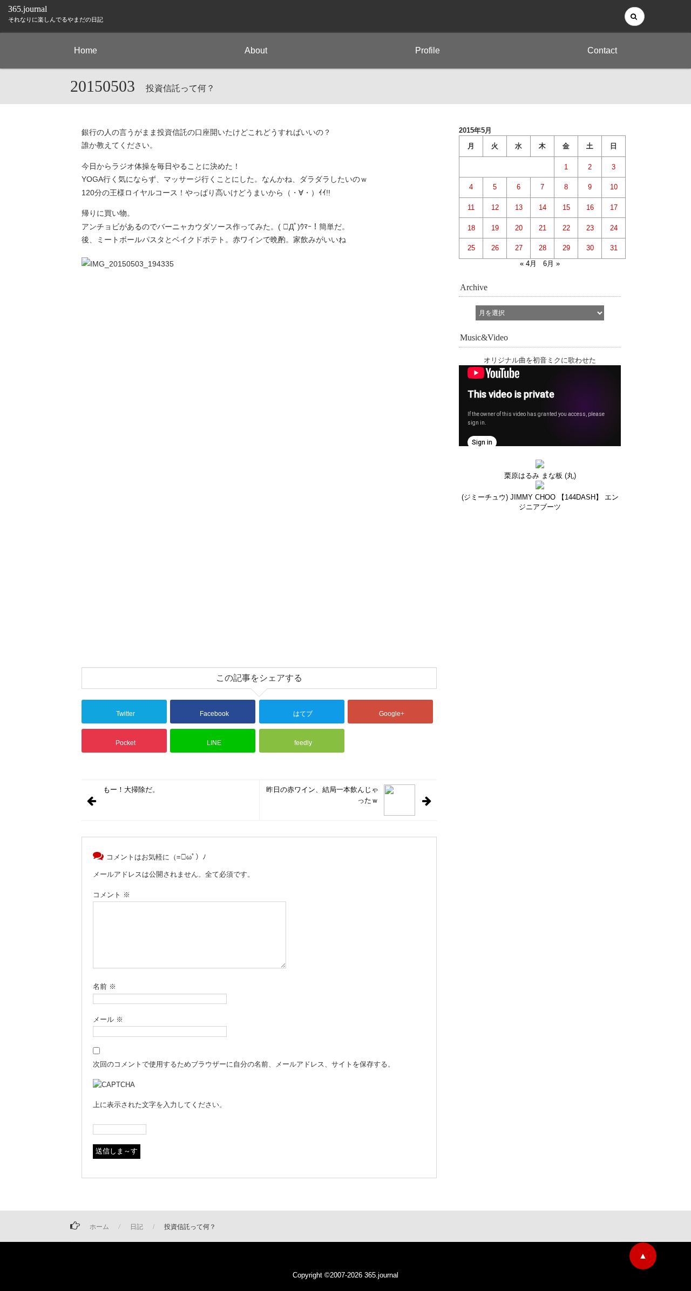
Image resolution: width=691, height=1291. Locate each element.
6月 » (551, 263)
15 (566, 207)
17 (614, 207)
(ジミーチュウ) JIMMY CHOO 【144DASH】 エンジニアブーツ (540, 501)
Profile (427, 50)
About (256, 50)
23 (590, 228)
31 (614, 248)
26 (495, 248)
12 (495, 207)
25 (471, 248)
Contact (602, 50)
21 (542, 228)
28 (542, 248)
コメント (111, 895)
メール (108, 1019)
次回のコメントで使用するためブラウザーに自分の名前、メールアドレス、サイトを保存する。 (244, 1064)
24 (614, 228)
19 (495, 228)
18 (471, 228)
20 (519, 228)
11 (471, 207)
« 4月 (528, 263)
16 (590, 207)
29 (566, 248)
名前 (104, 986)
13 (519, 207)
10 (614, 187)
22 (566, 228)
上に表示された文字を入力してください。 (159, 1105)
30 (590, 248)
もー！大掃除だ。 (131, 789)
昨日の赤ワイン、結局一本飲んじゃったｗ (322, 794)
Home (85, 50)
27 (519, 248)
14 (542, 207)
